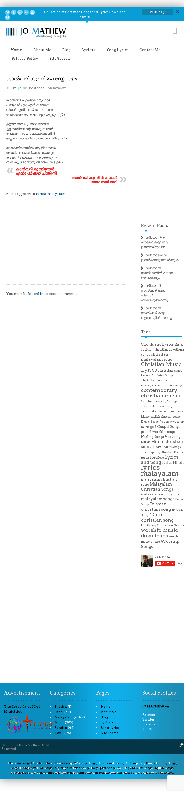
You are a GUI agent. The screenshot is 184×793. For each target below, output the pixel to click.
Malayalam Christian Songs (157, 487)
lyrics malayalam (50, 194)
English (60, 706)
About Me (42, 50)
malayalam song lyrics (160, 494)
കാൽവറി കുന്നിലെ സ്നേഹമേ (41, 78)
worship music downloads (159, 533)
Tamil (59, 733)
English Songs (150, 421)
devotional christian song (156, 406)
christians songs (172, 385)
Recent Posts (154, 225)
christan (147, 349)
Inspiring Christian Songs (165, 452)
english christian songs (165, 416)
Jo (20, 88)
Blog (66, 50)
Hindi (59, 712)
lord (154, 457)
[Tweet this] (7, 12)
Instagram (150, 724)
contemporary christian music (160, 393)
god (153, 427)
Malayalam (57, 88)
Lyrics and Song (159, 459)
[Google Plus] (20, 12)
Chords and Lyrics (157, 344)
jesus (145, 457)
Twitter (148, 719)
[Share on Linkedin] (26, 12)
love (161, 457)
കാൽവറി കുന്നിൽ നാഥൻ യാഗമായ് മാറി (94, 180)
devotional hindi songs (155, 411)
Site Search (59, 58)
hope (144, 452)
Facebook (150, 715)
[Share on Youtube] (32, 12)
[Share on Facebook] (13, 12)
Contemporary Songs (159, 401)
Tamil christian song (157, 517)
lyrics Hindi (173, 463)
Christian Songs (162, 375)
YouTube (149, 729)
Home (16, 50)
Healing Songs (152, 437)
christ (178, 344)
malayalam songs (157, 499)
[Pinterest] (7, 17)
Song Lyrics (117, 50)
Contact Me (150, 50)
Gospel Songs (168, 426)
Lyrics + (88, 50)
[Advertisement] (66, 243)
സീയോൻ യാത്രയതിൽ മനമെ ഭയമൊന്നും (157, 272)
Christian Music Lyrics (161, 367)
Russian (60, 727)
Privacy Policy (25, 58)
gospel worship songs (158, 432)
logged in (36, 293)
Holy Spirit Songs (167, 447)
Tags (146, 331)
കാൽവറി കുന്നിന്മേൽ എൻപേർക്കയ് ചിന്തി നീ (36, 171)
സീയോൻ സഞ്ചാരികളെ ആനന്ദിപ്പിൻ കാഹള (156, 313)
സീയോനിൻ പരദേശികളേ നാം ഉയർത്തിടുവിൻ (154, 242)
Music (59, 722)
